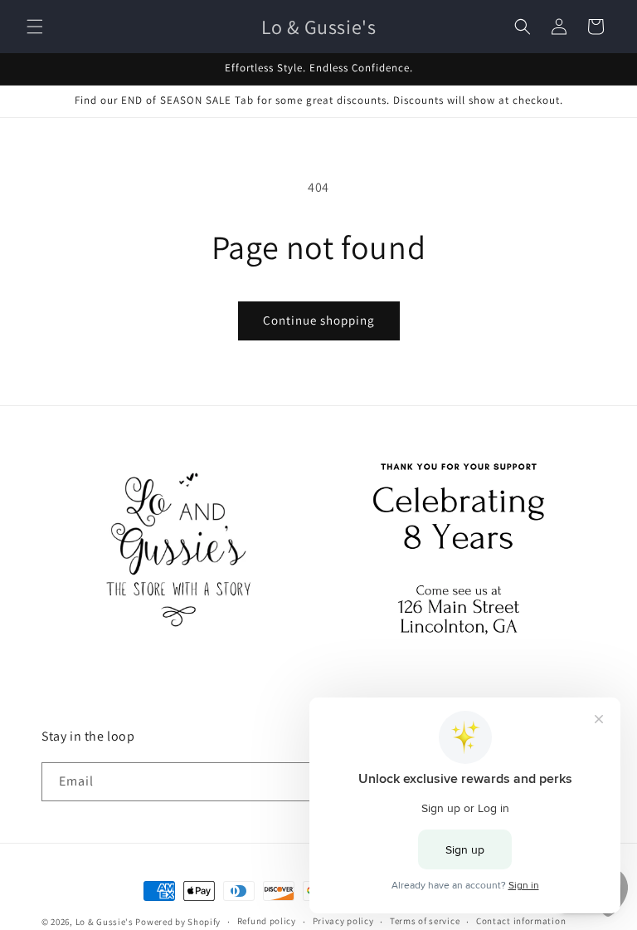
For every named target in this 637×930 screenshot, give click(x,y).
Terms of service (425, 921)
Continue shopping (319, 320)
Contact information (521, 921)
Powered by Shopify (178, 922)
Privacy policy (343, 921)
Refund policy (266, 921)
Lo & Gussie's (104, 922)
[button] (35, 26)
